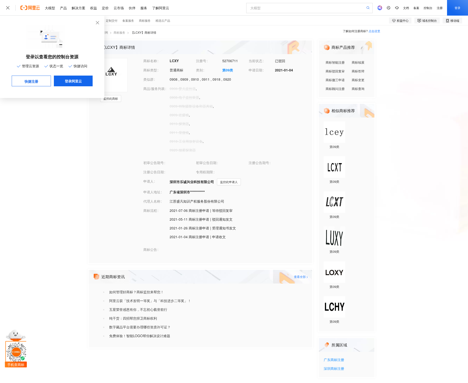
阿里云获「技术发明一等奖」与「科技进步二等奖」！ (150, 300)
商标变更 (358, 80)
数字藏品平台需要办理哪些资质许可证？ (140, 326)
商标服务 (119, 32)
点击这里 (374, 31)
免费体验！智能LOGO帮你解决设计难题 (139, 335)
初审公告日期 (206, 162)
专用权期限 (204, 171)
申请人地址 (151, 191)
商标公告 (150, 249)
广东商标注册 (334, 360)
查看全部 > (301, 277)
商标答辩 (358, 71)
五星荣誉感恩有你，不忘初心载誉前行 (138, 309)
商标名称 (150, 60)
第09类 (227, 70)
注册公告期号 (259, 162)
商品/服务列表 (154, 88)
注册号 (201, 60)
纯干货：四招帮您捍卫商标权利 (133, 318)
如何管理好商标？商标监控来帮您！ (136, 291)
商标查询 (358, 88)
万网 (105, 32)
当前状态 (255, 60)
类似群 (148, 79)
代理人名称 (151, 201)
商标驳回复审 (335, 71)
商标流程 (150, 210)
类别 (199, 70)
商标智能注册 (335, 62)
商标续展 (358, 62)
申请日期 (255, 70)
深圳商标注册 (334, 369)
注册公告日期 (153, 171)
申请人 (148, 181)
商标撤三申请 (335, 80)
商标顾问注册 (335, 88)
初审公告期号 (153, 162)
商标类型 (150, 70)
